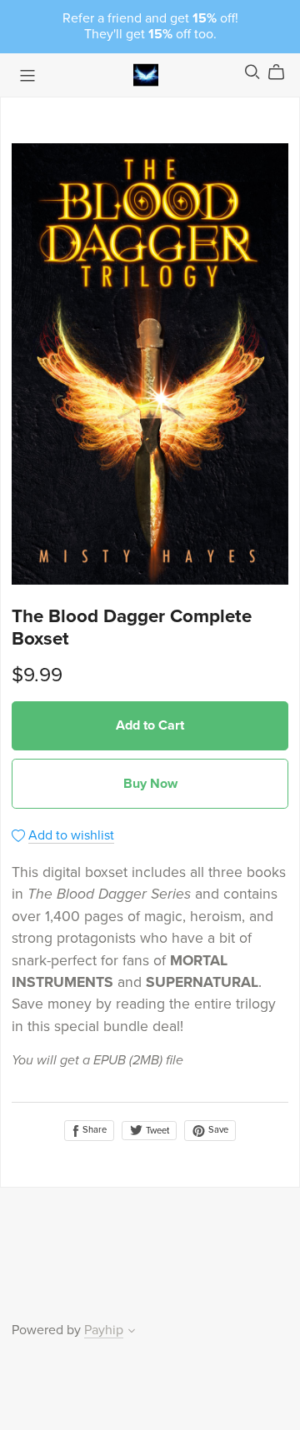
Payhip (103, 1330)
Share (93, 1129)
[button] (132, 1332)
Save (217, 1129)
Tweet (156, 1130)
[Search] (252, 72)
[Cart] (283, 72)
